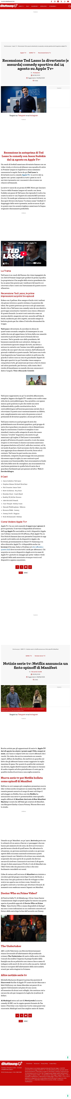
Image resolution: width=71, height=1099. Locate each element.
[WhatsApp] (64, 1)
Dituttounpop (7, 46)
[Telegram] (58, 1)
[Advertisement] (35, 26)
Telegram (22, 115)
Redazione (36, 73)
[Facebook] (51, 1)
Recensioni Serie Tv (44, 52)
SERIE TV (32, 52)
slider (26, 572)
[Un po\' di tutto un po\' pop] (9, 6)
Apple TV (14, 46)
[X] (61, 1)
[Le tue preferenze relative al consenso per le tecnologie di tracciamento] (68, 1096)
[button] (69, 6)
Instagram (34, 115)
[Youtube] (68, 1)
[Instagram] (54, 1)
